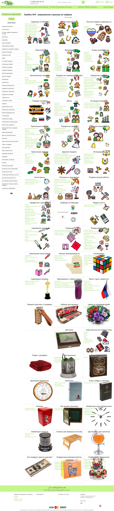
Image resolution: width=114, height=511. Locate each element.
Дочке (56, 59)
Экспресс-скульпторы (30, 184)
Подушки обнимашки (59, 234)
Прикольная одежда (7, 73)
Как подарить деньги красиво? (10, 181)
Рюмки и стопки (87, 244)
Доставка (82, 7)
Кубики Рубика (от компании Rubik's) (92, 255)
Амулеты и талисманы (89, 80)
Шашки (85, 333)
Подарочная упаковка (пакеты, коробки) (10, 184)
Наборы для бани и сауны (60, 255)
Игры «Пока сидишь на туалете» (32, 148)
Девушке (57, 58)
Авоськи (56, 187)
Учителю (27, 204)
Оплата (88, 7)
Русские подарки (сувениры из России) (10, 33)
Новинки (11, 19)
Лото (85, 336)
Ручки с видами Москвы (30, 34)
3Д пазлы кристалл (59, 113)
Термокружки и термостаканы (10, 121)
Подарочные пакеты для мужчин (62, 462)
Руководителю (28, 58)
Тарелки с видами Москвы (31, 28)
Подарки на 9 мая (6, 55)
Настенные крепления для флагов (92, 290)
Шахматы (86, 332)
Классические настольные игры (10, 141)
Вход (105, 7)
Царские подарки (29, 146)
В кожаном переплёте (89, 357)
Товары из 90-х (5, 97)
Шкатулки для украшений (60, 332)
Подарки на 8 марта (88, 468)
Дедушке (27, 56)
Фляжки (86, 239)
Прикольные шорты (29, 163)
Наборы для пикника (7, 132)
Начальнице (57, 62)
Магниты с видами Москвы (31, 24)
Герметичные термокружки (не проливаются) (65, 282)
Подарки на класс (59, 107)
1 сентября (86, 463)
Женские (27, 77)
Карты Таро (86, 342)
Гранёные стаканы (88, 245)
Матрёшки (86, 26)
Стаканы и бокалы (88, 241)
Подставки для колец (89, 94)
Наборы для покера (88, 341)
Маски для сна (28, 157)
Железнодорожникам (30, 212)
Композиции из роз (88, 306)
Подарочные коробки (60, 468)
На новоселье (5, 29)
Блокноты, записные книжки (31, 257)
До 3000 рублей (28, 69)
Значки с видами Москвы (30, 36)
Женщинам (4, 40)
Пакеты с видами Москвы (60, 465)
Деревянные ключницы (60, 410)
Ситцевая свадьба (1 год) (60, 77)
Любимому (27, 53)
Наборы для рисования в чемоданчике (64, 115)
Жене (56, 53)
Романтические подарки (30, 80)
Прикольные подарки (7, 64)
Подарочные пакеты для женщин (62, 463)
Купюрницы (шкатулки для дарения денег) (64, 336)
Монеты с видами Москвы (31, 37)
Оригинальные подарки (8, 46)
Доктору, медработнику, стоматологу (33, 214)
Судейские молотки (88, 163)
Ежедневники (28, 255)
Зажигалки (5, 156)
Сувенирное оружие (7, 100)
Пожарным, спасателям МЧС (31, 223)
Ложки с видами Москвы (30, 33)
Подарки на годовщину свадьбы (10, 49)
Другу (26, 62)
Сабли (26, 239)
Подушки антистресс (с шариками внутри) (64, 230)
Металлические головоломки (90, 258)
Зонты (56, 184)
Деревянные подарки (89, 158)
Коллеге (56, 64)
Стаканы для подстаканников (91, 247)
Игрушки (56, 112)
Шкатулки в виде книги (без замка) (92, 383)
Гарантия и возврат (18, 499)
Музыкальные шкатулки (60, 333)
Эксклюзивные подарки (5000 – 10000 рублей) (65, 155)
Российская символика (89, 28)
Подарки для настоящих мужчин (32, 64)
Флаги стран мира (88, 284)
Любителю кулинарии (30, 215)
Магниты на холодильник (90, 77)
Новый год (86, 460)
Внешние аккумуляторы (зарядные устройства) (65, 182)
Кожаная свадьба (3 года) (61, 80)
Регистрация (110, 7)
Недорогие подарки (7, 52)
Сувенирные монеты (88, 91)
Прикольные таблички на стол (31, 143)
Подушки (4, 103)
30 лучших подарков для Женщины (92, 104)
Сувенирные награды (7, 118)
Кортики (27, 236)
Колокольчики (87, 160)
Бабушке (56, 55)
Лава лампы (27, 435)
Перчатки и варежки (29, 161)
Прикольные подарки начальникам (33, 134)
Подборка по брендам (7, 94)
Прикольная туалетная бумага (31, 142)
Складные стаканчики (89, 248)
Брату (26, 61)
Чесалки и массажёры (89, 97)
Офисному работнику (30, 220)
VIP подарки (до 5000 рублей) (61, 154)
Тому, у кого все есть (29, 83)
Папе (26, 55)
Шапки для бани (58, 257)
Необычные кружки (88, 230)
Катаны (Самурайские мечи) (31, 234)
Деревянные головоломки (90, 257)
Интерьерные (5, 79)
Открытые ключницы (59, 408)
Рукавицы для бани (59, 258)
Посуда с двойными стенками (91, 231)
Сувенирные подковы (89, 157)
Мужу (26, 52)
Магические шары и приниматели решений (34, 139)
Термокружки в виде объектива (62, 284)
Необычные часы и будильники (10, 168)
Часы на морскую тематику (90, 414)
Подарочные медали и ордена (32, 281)
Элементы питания (59, 188)
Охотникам (27, 221)
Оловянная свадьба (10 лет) (61, 85)
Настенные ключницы (7, 165)
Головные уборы (29, 160)
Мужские (27, 79)
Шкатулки (4, 138)
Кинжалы (27, 237)
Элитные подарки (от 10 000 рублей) (63, 157)
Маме (56, 52)
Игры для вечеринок (29, 133)
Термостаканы (58, 281)
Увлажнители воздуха (60, 193)
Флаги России (87, 281)
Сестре (56, 61)
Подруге (56, 56)
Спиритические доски (89, 161)
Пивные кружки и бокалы (90, 242)
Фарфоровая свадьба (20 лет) (61, 86)
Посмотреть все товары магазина (11, 14)
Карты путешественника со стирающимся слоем (35, 82)
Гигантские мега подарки (30, 140)
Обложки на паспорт (89, 86)
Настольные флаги (88, 287)
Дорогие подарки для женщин (62, 163)
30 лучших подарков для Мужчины (92, 103)
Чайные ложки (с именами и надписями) (93, 83)
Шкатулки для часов (59, 335)
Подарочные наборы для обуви (62, 158)
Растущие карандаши (30, 260)
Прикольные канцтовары (8, 109)
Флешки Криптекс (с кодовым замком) (9, 128)
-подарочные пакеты (59, 469)
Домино (86, 338)
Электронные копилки (30, 408)
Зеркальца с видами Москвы (31, 39)
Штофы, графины (88, 250)
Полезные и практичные (8, 85)
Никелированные (58, 357)
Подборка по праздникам (8, 188)
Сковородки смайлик (89, 236)
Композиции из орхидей (89, 308)
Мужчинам (4, 37)
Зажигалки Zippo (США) (60, 383)
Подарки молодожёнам (60, 128)
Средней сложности (88, 263)
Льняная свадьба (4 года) (60, 82)
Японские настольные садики (31, 182)
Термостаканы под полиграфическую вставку (65, 287)
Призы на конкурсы (88, 92)
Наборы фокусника (59, 109)
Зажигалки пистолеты (59, 386)
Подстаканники (6, 147)
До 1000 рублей (28, 65)
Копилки (4, 162)
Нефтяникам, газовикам (30, 218)
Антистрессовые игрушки (30, 179)
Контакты (94, 7)
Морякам (27, 217)
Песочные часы (87, 413)
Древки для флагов (88, 288)
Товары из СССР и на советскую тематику (93, 204)
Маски (26, 136)
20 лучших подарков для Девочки (92, 106)
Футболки (27, 158)
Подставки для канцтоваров (31, 261)
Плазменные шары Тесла (30, 437)
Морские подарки (88, 155)
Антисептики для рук (59, 185)
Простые (86, 261)
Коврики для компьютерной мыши (92, 88)
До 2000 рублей (28, 67)
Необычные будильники (89, 408)
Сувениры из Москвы (7, 26)
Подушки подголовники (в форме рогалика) (65, 231)
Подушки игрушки (59, 233)
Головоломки (5, 115)
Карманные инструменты (60, 179)
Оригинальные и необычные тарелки (92, 233)
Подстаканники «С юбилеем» (61, 360)
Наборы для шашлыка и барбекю (62, 306)
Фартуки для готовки (29, 154)
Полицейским (28, 224)
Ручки (26, 258)
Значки (85, 89)
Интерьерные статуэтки (89, 154)
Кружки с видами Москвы (30, 30)
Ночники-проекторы (29, 433)
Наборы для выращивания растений (92, 82)
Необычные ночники (7, 171)
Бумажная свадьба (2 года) (61, 79)
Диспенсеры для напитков (9, 177)
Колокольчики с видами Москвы (32, 27)
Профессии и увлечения (8, 91)
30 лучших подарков (7, 61)
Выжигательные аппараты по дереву (63, 110)
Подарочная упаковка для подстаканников (65, 362)
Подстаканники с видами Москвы (32, 31)
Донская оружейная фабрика (31, 231)
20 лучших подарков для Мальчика (92, 107)
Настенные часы (88, 410)
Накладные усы (28, 137)
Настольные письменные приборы (62, 160)
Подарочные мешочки (60, 466)
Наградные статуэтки (29, 284)
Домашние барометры (7, 153)
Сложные (86, 264)
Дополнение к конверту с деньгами (63, 131)
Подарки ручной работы (8, 88)
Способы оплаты (18, 500)
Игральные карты (88, 339)
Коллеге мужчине (29, 59)
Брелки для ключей (88, 79)
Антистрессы (5, 82)
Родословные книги (7, 150)
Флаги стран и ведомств (8, 125)
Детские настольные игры (60, 106)
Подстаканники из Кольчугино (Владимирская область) (67, 359)
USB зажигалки (58, 384)
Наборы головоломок (89, 260)
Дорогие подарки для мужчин (61, 161)
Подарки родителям (7, 70)
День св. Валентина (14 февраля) (91, 459)
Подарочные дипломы (30, 282)
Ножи (26, 233)
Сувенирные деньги (29, 145)
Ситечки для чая (88, 95)
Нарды (85, 335)
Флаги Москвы (87, 282)
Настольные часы (88, 411)
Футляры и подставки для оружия (32, 241)
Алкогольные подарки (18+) (31, 128)
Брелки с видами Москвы (30, 25)
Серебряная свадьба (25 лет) (61, 88)
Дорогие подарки (6, 76)
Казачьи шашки (28, 230)
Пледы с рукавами (6, 144)
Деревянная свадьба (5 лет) (61, 83)
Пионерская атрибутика (89, 206)
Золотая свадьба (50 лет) (60, 91)
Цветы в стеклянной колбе (9, 135)
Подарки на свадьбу (7, 67)
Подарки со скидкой (89, 465)
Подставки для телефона (60, 190)
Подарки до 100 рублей (89, 85)
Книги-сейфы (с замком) (8, 159)
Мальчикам (57, 103)
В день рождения (6, 43)
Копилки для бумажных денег (32, 410)
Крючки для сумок (59, 191)
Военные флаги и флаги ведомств (92, 285)
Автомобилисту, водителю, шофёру (33, 206)
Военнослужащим (29, 209)
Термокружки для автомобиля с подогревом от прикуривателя (69, 285)
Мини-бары (86, 234)
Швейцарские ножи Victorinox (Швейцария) (64, 181)
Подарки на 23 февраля (89, 466)
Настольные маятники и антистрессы (33, 181)
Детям (3, 58)
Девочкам (57, 104)
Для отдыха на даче (29, 211)
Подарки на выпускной (89, 462)
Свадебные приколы (59, 133)
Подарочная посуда (7, 106)
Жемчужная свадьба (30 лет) (61, 89)
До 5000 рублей (28, 70)
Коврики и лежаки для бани (61, 260)
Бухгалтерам (27, 208)
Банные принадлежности (8, 112)
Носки (26, 155)
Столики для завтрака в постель (10, 174)
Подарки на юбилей (88, 61)
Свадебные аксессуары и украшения (63, 130)
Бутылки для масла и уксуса (90, 237)
